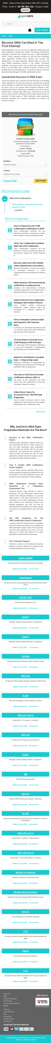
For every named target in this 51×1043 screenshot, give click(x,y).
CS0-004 (25, 656)
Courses (7, 1009)
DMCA (6, 1006)
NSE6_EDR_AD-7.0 (25, 833)
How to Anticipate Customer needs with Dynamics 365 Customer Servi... (29, 322)
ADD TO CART (41, 181)
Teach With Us (9, 1012)
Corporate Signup (10, 999)
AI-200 (25, 695)
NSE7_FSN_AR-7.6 (26, 853)
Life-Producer (25, 578)
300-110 (25, 912)
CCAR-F (25, 754)
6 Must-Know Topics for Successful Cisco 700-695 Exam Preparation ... (28, 395)
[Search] (4, 23)
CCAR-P (25, 617)
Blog (5, 996)
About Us (7, 994)
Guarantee (8, 1016)
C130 (25, 931)
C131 (25, 971)
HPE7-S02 (25, 676)
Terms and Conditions (12, 1003)
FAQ (5, 1014)
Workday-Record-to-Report (25, 892)
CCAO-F (25, 637)
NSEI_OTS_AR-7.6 (25, 715)
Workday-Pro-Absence (25, 872)
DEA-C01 (25, 794)
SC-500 (25, 813)
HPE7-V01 (25, 735)
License (7, 170)
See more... (41, 412)
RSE (25, 774)
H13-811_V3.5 (25, 597)
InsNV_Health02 (25, 558)
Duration (7, 161)
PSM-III (25, 951)
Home (4, 36)
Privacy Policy (9, 1019)
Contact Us (8, 1021)
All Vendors (8, 1001)
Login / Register (42, 30)
